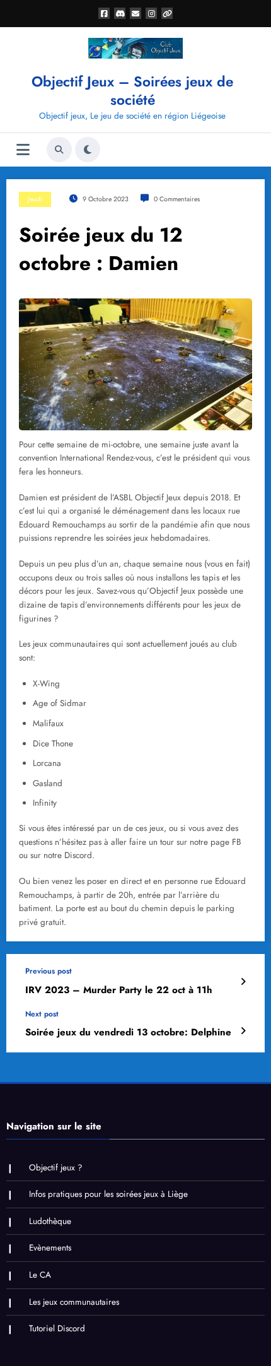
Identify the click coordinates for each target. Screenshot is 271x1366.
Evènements (50, 1248)
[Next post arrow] (243, 1031)
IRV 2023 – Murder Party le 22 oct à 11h (118, 990)
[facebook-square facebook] (104, 13)
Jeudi (35, 199)
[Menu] (23, 149)
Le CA (40, 1275)
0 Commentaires (177, 199)
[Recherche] (59, 149)
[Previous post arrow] (243, 981)
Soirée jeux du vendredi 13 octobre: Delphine (128, 1032)
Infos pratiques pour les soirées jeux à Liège (108, 1194)
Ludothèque (50, 1221)
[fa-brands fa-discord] (119, 13)
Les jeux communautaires (74, 1302)
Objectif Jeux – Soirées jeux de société (132, 90)
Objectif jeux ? (56, 1168)
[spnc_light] (87, 149)
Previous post (48, 971)
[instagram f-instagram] (151, 13)
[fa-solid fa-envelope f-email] (135, 13)
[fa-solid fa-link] (167, 13)
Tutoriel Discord (57, 1328)
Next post (42, 1014)
